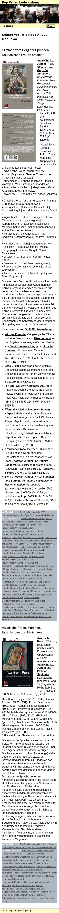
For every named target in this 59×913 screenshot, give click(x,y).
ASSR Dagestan (26, 853)
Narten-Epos (22, 594)
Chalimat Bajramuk (25, 530)
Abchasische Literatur (31, 518)
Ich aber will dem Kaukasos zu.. (24, 385)
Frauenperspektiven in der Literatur (28, 537)
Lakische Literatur (20, 581)
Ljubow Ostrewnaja (20, 591)
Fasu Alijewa (20, 534)
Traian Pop (22, 897)
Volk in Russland (35, 897)
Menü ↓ (50, 25)
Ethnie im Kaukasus (25, 866)
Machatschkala (21, 882)
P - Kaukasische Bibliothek (42, 515)
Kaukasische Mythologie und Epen (27, 568)
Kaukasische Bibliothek (21, 553)
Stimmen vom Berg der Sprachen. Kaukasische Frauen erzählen (26, 52)
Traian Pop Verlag (22, 613)
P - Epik (25, 515)
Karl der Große (34, 875)
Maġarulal (33, 882)
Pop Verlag (16, 891)
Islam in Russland (18, 875)
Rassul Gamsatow (30, 891)
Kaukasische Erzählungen (19, 556)
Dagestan (38, 863)
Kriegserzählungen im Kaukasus (27, 575)
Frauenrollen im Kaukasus (27, 540)
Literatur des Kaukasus (20, 587)
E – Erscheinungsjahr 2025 (32, 512)
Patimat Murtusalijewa (26, 888)
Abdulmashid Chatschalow (34, 850)
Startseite (8, 25)
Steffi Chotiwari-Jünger (39, 329)
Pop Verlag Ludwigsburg (20, 910)
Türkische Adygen (18, 616)
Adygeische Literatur (32, 521)
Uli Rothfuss (32, 433)
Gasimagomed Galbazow (22, 869)
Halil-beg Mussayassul (40, 872)
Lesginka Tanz (35, 581)
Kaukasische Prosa (19, 572)
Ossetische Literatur (19, 600)
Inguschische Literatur (22, 549)
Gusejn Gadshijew (21, 872)
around (14, 853)
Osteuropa (30, 885)
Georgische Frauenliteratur (39, 543)
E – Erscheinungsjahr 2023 (32, 844)
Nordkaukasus (18, 885)
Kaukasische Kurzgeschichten (26, 565)
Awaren (29, 863)
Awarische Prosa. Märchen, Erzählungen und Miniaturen (22, 629)
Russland (44, 891)
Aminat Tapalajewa (20, 524)
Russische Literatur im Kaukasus (32, 607)
